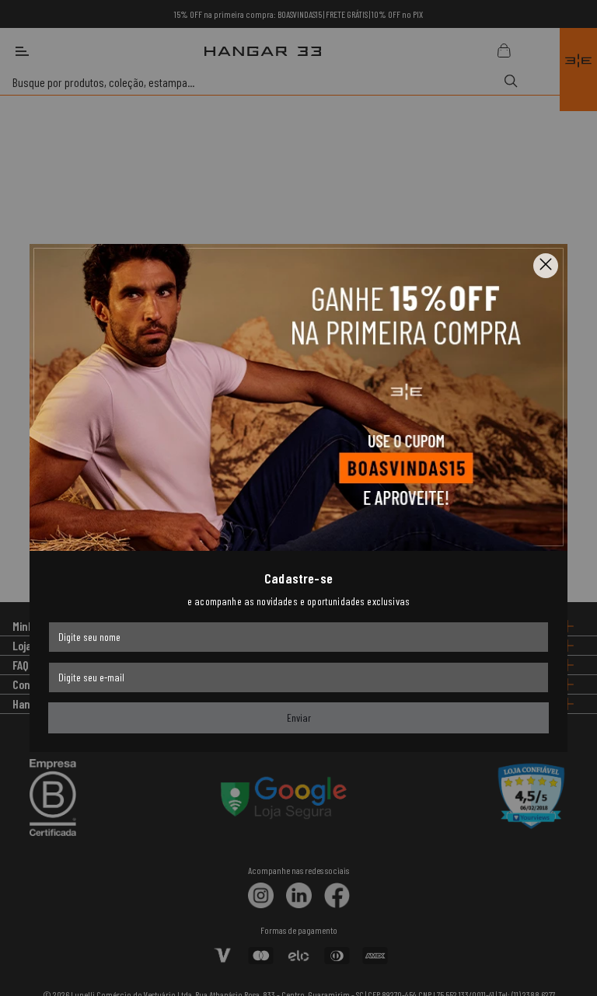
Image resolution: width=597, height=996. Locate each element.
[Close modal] (545, 265)
